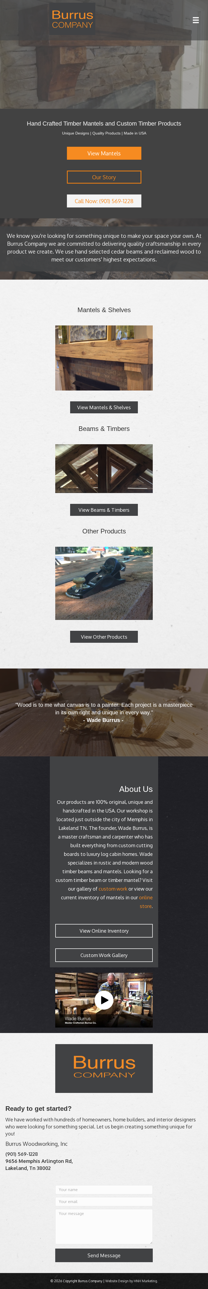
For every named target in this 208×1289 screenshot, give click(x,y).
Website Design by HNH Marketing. (131, 1281)
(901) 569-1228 (21, 1154)
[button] (104, 1000)
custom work (113, 889)
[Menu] (196, 20)
